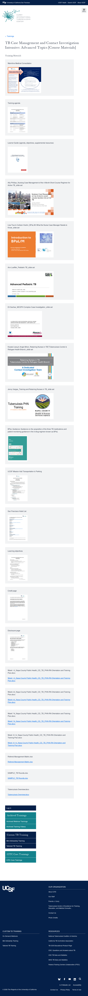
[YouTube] (69, 979)
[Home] (16, 23)
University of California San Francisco (18, 3)
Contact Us (52, 913)
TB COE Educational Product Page (60, 945)
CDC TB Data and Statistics (58, 955)
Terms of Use (76, 990)
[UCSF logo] (9, 896)
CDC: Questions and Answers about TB (62, 950)
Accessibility (77, 985)
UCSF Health (62, 3)
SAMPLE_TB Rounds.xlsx (18, 778)
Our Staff (52, 896)
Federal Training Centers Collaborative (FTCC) (64, 964)
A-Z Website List (65, 985)
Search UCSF (72, 3)
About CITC (52, 892)
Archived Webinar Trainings (17, 821)
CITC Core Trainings (14, 860)
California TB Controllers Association (61, 941)
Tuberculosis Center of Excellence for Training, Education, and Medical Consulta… (64, 907)
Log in (8, 808)
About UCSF (81, 3)
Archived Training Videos (16, 826)
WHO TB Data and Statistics (58, 960)
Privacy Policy (65, 990)
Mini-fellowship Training (15, 841)
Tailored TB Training (14, 846)
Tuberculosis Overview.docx (18, 794)
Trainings (10, 36)
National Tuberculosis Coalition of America (63, 936)
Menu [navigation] (84, 11)
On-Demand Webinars (10, 936)
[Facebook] (64, 979)
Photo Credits (53, 918)
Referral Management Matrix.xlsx (20, 762)
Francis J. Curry (54, 901)
